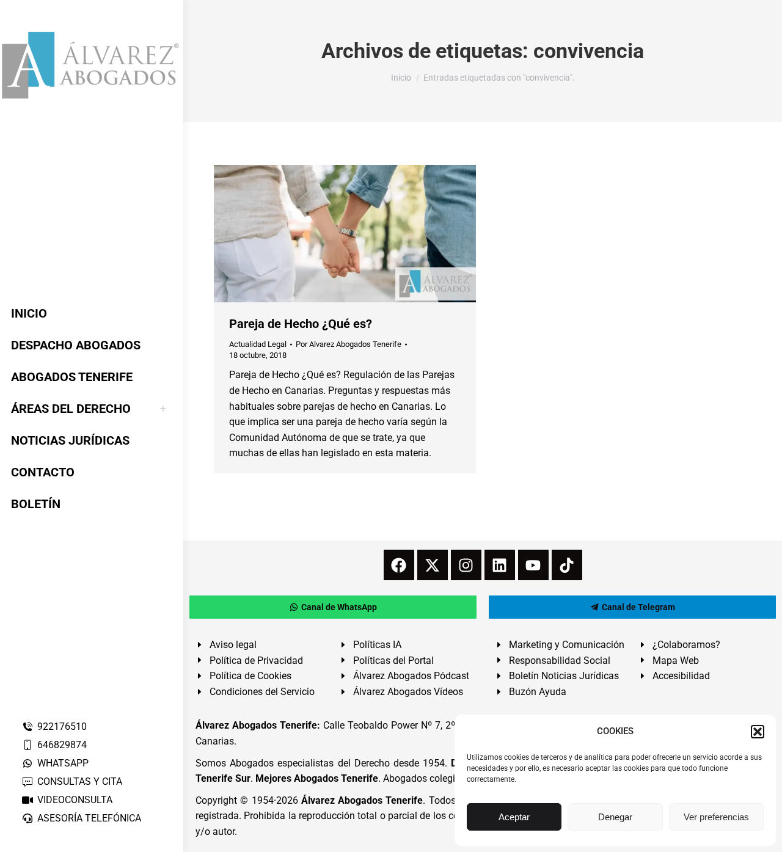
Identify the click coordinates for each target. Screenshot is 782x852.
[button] (757, 732)
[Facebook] (399, 565)
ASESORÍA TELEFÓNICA (89, 818)
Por (348, 344)
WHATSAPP (63, 763)
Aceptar (514, 817)
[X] (432, 565)
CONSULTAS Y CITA (79, 781)
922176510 (62, 726)
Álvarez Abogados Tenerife (362, 800)
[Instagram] (466, 565)
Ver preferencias (716, 817)
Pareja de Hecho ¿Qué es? (300, 323)
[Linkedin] (499, 565)
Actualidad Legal (258, 344)
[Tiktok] (567, 565)
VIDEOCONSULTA (74, 800)
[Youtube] (533, 565)
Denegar (615, 817)
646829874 (62, 745)
